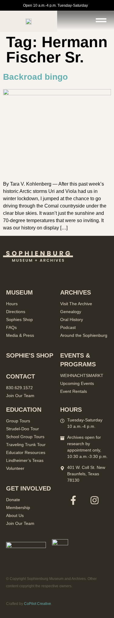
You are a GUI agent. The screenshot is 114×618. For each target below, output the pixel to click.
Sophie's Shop (29, 355)
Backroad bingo (35, 77)
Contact (20, 376)
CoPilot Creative (37, 604)
